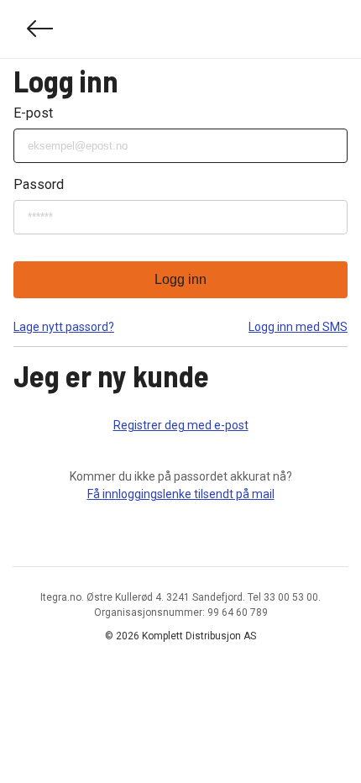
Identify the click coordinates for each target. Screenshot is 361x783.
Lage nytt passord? (63, 327)
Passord (38, 184)
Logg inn (180, 279)
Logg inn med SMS (298, 327)
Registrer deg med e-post (181, 425)
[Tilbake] (40, 29)
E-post (33, 113)
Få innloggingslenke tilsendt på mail (181, 494)
